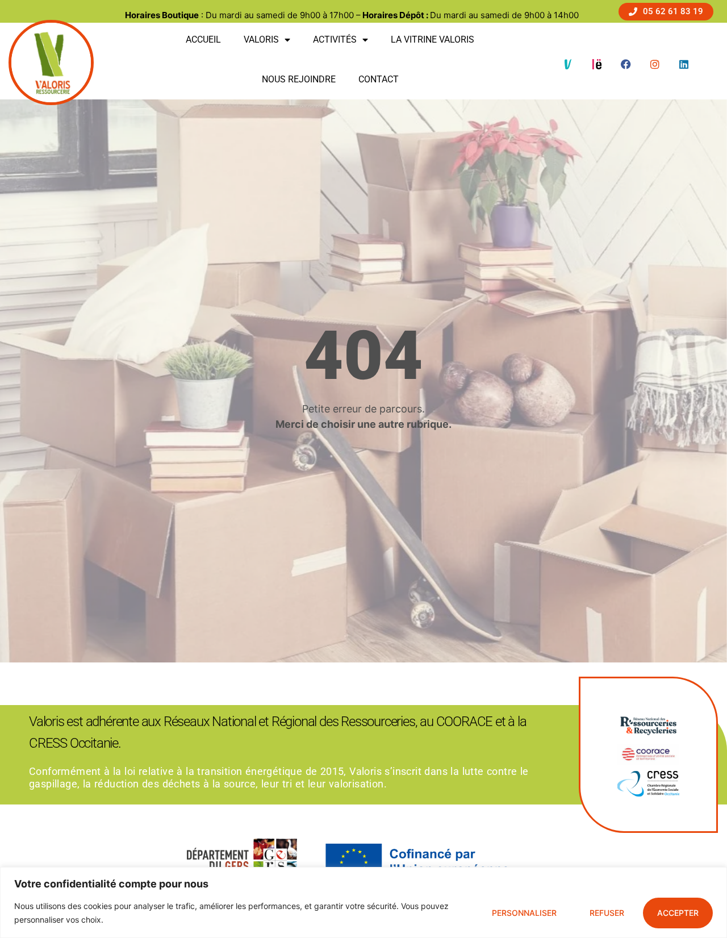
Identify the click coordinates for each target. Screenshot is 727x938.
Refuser (607, 913)
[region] (363, 902)
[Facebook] (626, 64)
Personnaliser (524, 913)
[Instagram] (655, 64)
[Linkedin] (684, 64)
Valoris (261, 39)
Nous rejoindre (299, 79)
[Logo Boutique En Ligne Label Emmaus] (597, 64)
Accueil (203, 39)
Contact (378, 79)
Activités (335, 39)
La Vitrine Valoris (432, 39)
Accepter (678, 913)
